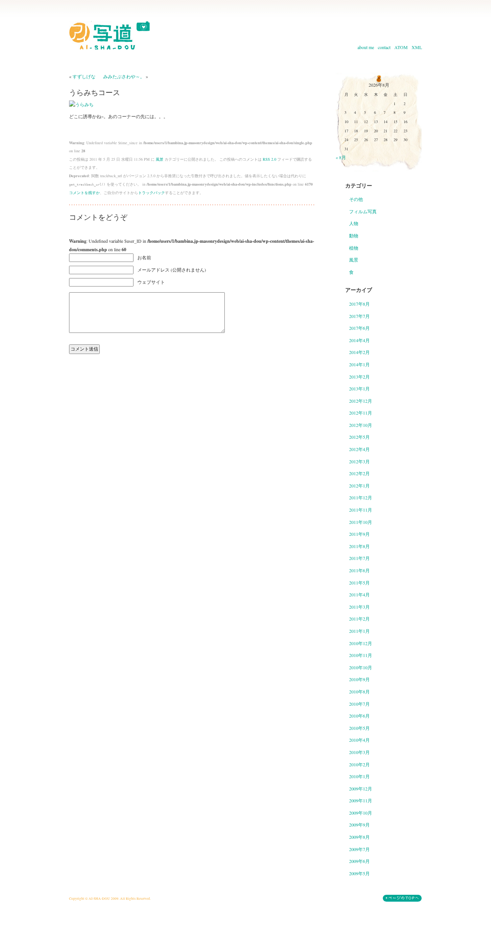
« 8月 (341, 157)
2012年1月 (359, 485)
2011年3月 (359, 607)
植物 (353, 248)
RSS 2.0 (269, 159)
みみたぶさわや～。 (124, 76)
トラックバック (151, 192)
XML (417, 47)
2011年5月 (359, 583)
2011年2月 (359, 619)
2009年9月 (359, 825)
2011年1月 (359, 631)
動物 (353, 235)
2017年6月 (359, 328)
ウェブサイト (151, 282)
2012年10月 (360, 425)
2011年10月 (360, 522)
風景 (159, 159)
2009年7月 (359, 849)
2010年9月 (359, 679)
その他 (356, 199)
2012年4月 (359, 449)
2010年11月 (360, 655)
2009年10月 (360, 813)
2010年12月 (360, 643)
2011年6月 (359, 570)
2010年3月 (359, 752)
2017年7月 (359, 316)
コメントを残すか (84, 192)
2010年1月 (359, 776)
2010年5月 (359, 728)
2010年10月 (360, 667)
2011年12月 (360, 497)
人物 (353, 223)
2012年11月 (360, 413)
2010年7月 (359, 704)
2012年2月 (359, 473)
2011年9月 (359, 534)
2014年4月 (359, 340)
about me (366, 47)
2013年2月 (359, 377)
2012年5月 (359, 437)
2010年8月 (359, 691)
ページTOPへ (402, 898)
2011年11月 (360, 510)
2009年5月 (359, 873)
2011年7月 (359, 558)
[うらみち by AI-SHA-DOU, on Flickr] (81, 104)
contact (384, 47)
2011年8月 (359, 546)
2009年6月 (359, 861)
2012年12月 (360, 401)
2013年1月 (359, 388)
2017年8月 (359, 304)
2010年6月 (359, 716)
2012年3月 (359, 461)
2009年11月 (360, 800)
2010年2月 (359, 764)
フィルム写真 (363, 211)
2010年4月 (359, 740)
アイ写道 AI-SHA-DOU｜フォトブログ (109, 35)
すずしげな (84, 76)
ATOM (401, 47)
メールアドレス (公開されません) (171, 270)
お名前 (144, 257)
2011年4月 (359, 594)
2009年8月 (359, 837)
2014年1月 (359, 364)
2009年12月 (360, 788)
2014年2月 (359, 352)
